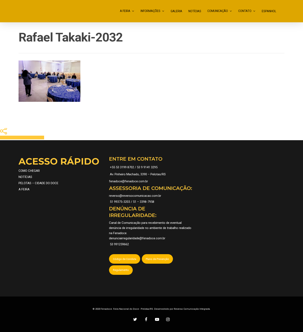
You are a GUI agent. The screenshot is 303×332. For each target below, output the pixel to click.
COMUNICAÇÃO (217, 11)
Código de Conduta (124, 259)
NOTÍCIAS (194, 11)
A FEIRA (125, 11)
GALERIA (176, 11)
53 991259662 (119, 244)
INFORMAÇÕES (150, 11)
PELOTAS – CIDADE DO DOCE (38, 183)
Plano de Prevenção (157, 259)
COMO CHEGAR (29, 171)
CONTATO (244, 11)
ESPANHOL (269, 11)
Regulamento (121, 270)
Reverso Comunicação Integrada (192, 309)
